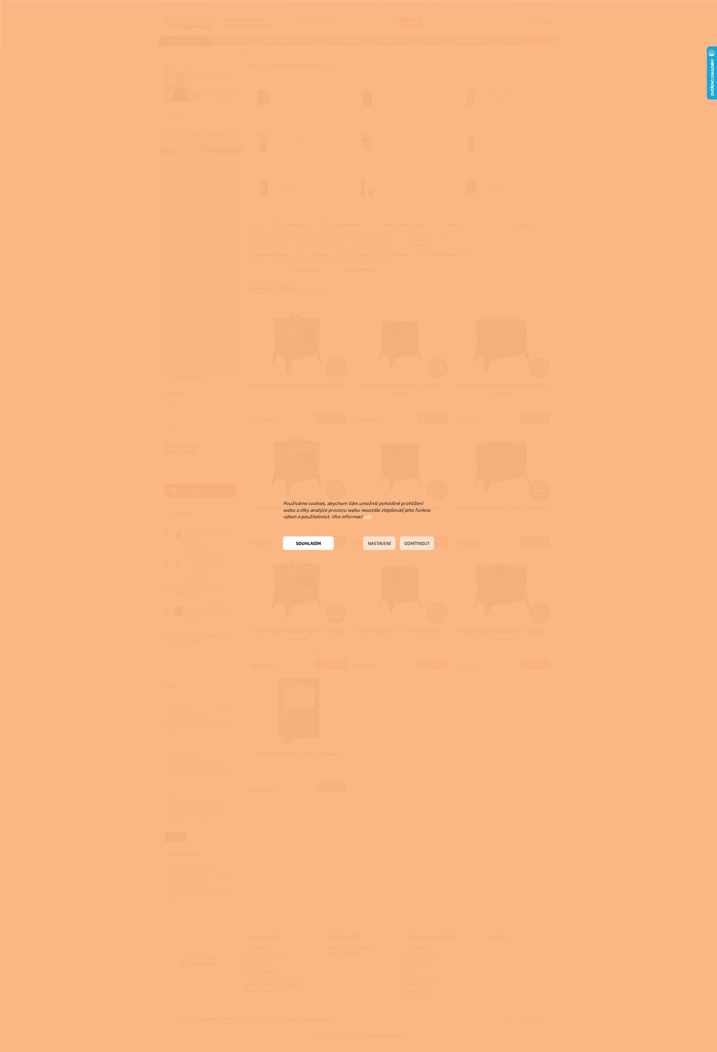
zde (367, 516)
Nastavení (379, 543)
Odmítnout (417, 543)
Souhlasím (308, 543)
